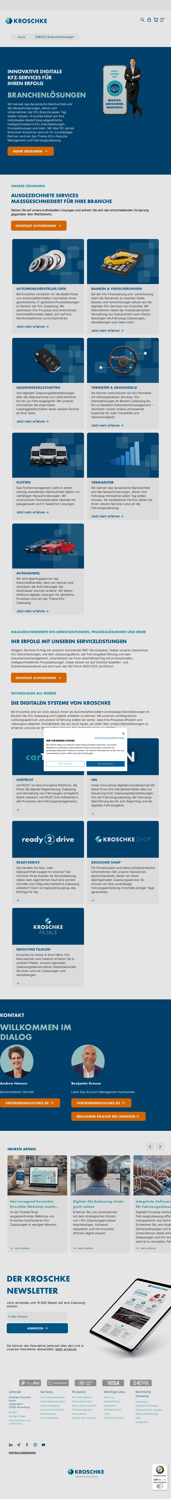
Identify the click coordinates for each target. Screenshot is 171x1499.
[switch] (160, 1486)
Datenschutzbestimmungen (110, 738)
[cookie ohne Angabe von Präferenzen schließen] (123, 733)
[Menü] (166, 1466)
